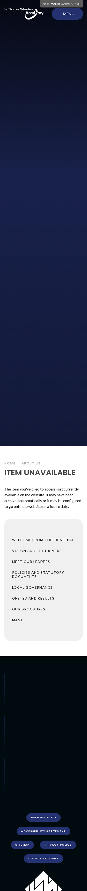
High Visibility (44, 817)
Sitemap (22, 845)
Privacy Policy (58, 845)
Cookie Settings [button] (43, 858)
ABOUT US (31, 463)
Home (9, 463)
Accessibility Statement (43, 831)
